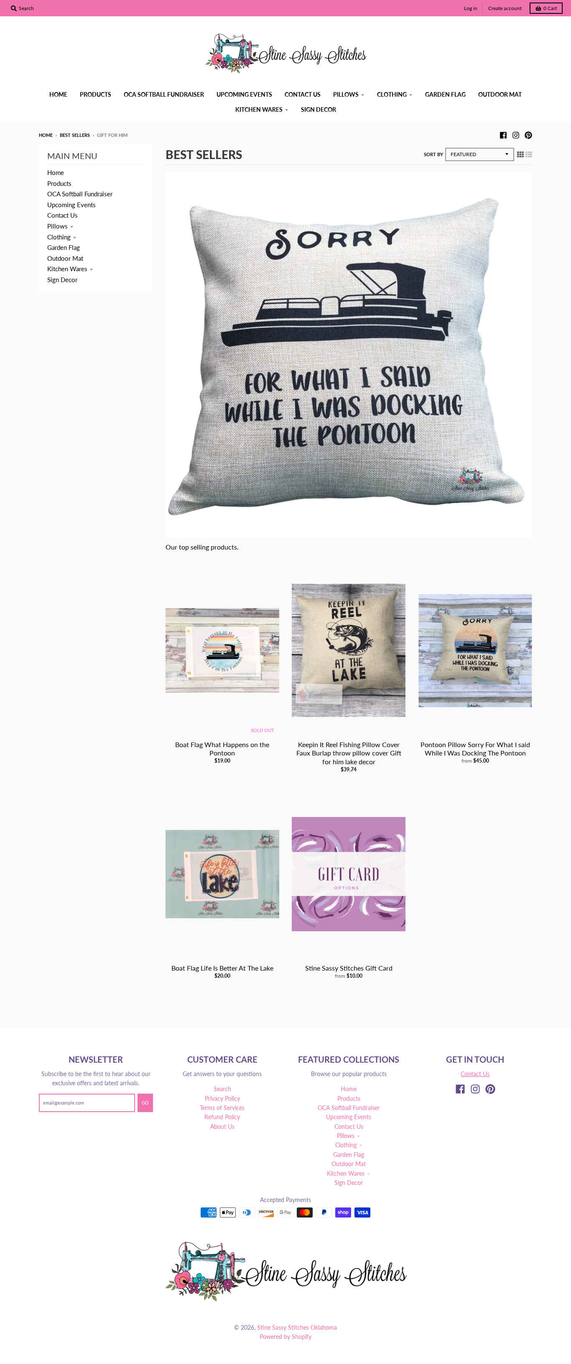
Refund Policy (222, 1116)
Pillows (57, 226)
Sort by (433, 154)
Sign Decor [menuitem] (318, 109)
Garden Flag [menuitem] (445, 94)
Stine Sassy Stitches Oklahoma (297, 1327)
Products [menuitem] (95, 94)
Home (46, 135)
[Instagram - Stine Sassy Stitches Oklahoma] (516, 135)
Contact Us (62, 215)
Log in (470, 8)
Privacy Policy (222, 1098)
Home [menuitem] (58, 94)
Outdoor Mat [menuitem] (500, 94)
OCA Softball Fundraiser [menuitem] (164, 94)
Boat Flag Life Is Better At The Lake (222, 968)
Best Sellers (75, 135)
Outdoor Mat (65, 258)
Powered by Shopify (285, 1336)
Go (145, 1102)
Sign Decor (62, 279)
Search (222, 1088)
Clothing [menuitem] (392, 94)
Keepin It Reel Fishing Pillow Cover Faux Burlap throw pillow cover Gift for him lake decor (348, 753)
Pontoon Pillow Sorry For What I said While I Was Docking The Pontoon (475, 748)
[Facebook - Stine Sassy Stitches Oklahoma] (503, 135)
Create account (505, 8)
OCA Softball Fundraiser (79, 194)
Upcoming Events (71, 204)
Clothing (59, 237)
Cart (550, 8)
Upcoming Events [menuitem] (244, 94)
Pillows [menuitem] (346, 94)
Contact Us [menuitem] (303, 94)
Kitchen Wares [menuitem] (259, 109)
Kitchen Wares (67, 268)
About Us (222, 1126)
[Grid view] (520, 154)
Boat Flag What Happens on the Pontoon (222, 748)
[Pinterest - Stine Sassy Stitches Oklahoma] (528, 135)
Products (59, 183)
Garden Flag (63, 247)
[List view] (528, 154)
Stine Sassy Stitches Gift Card (349, 968)
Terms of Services (222, 1107)
